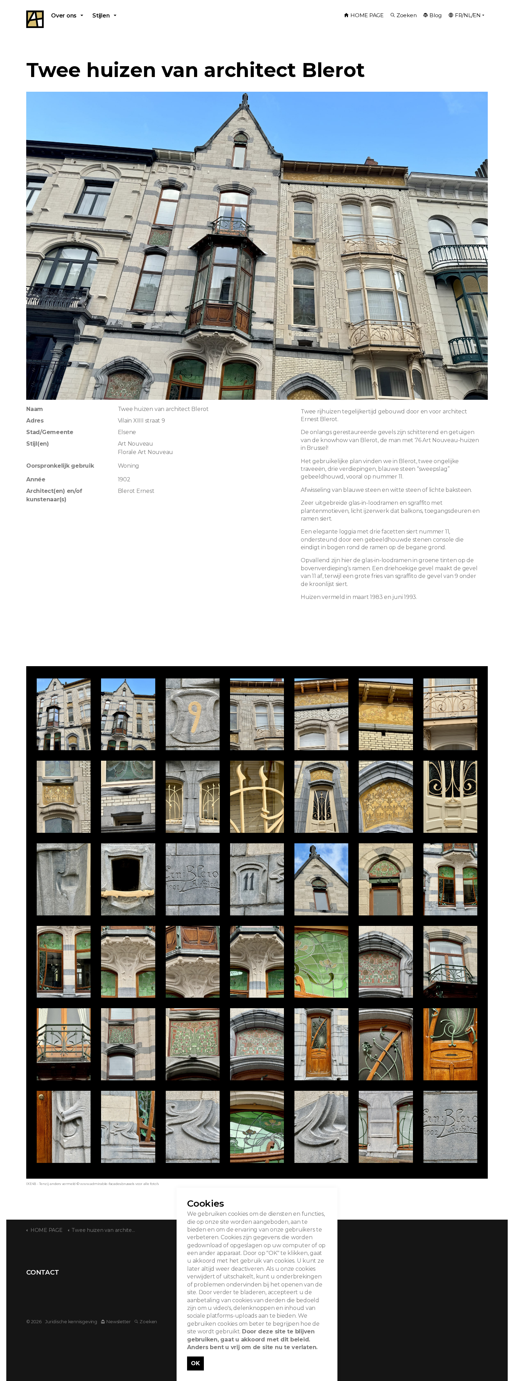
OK (195, 1363)
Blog (435, 15)
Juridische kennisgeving (71, 1321)
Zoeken (407, 15)
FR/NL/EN (468, 15)
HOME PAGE (367, 15)
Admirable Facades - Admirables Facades (35, 19)
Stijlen (100, 15)
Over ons (64, 15)
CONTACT (42, 1272)
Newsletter (118, 1321)
